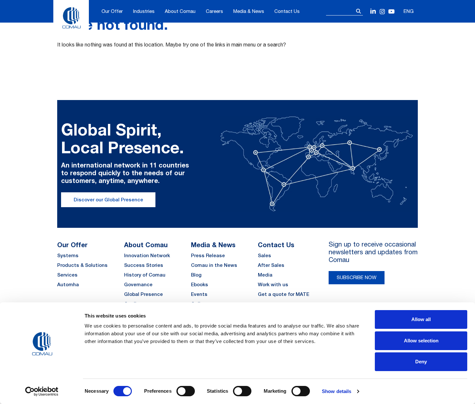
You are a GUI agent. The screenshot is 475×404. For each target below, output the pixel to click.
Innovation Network (147, 255)
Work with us (273, 284)
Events (199, 294)
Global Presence (143, 294)
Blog (196, 275)
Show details (336, 391)
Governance (138, 284)
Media (265, 275)
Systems (68, 255)
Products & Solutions (82, 265)
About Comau (180, 11)
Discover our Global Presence (108, 199)
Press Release (208, 255)
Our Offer (112, 11)
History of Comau (144, 275)
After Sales (271, 265)
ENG (409, 11)
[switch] (185, 391)
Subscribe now (356, 277)
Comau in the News (214, 265)
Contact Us (287, 11)
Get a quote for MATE (283, 294)
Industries (143, 11)
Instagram (382, 12)
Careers (214, 11)
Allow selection (421, 340)
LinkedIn (373, 12)
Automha (68, 284)
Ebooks (199, 284)
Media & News (248, 11)
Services (67, 275)
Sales (264, 255)
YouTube (391, 12)
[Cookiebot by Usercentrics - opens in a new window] (42, 391)
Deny (421, 361)
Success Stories (143, 265)
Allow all (421, 319)
